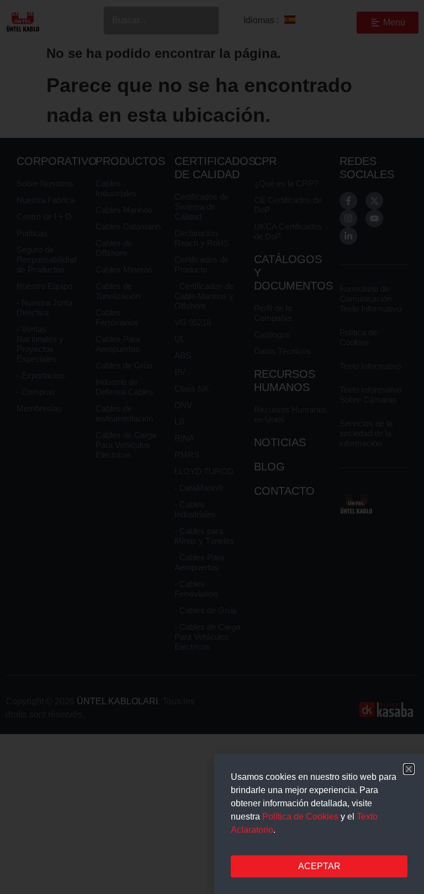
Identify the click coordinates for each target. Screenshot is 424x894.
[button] (409, 769)
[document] (212, 447)
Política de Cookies (300, 816)
